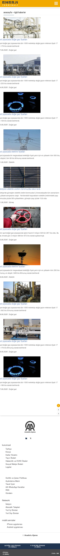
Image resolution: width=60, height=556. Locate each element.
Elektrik (11, 162)
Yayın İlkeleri (11, 457)
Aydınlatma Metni (13, 481)
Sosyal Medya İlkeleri (14, 464)
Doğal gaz (13, 50)
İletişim (8, 504)
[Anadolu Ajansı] (30, 426)
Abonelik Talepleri (13, 507)
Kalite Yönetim (11, 455)
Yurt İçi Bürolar (12, 510)
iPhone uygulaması (14, 524)
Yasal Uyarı (10, 484)
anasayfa (7, 12)
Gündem (9, 493)
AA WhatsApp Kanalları (15, 487)
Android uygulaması (15, 527)
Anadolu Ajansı (31, 535)
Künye (8, 451)
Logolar (8, 467)
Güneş (11, 202)
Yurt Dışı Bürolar (12, 513)
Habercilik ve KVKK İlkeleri (16, 461)
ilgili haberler (20, 12)
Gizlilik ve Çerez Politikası (16, 478)
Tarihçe (8, 448)
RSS (7, 490)
